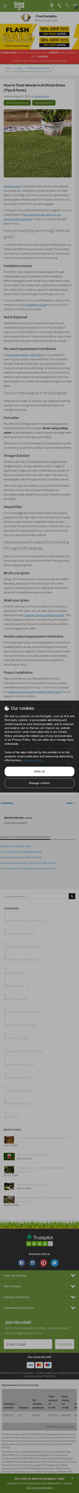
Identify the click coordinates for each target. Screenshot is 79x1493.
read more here (32, 760)
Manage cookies (39, 783)
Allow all (39, 771)
